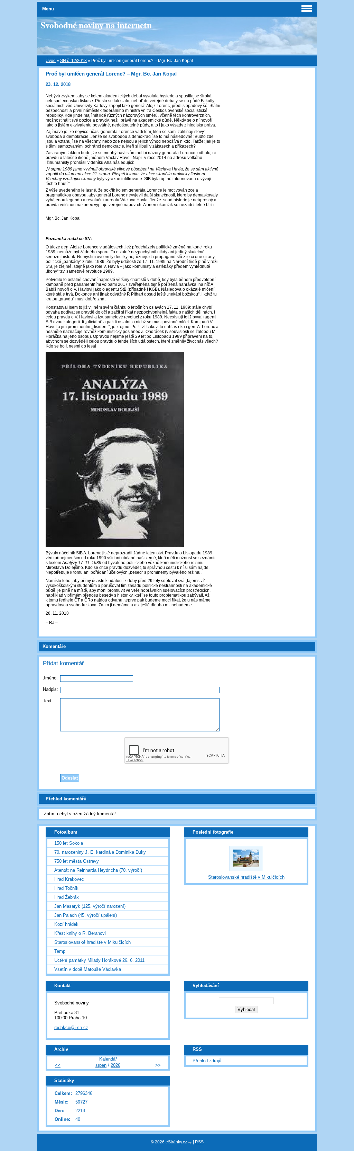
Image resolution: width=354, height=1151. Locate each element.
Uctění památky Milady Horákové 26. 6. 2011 (99, 960)
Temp (59, 951)
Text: (48, 700)
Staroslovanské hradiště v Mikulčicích (92, 942)
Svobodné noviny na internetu (96, 25)
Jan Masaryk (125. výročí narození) (89, 906)
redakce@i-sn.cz (71, 1027)
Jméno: (50, 677)
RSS (199, 1142)
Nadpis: (50, 689)
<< (57, 1065)
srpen (100, 1065)
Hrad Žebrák (66, 897)
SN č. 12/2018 (73, 61)
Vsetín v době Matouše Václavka (87, 969)
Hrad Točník (66, 888)
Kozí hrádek (66, 924)
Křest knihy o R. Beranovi (80, 933)
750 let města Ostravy (76, 861)
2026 (115, 1065)
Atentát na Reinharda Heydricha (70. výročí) (98, 870)
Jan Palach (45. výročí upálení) (85, 915)
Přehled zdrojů (207, 1060)
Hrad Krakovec (69, 879)
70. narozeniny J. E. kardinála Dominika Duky (100, 852)
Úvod (51, 61)
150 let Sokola (68, 843)
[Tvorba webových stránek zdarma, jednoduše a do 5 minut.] (190, 1142)
